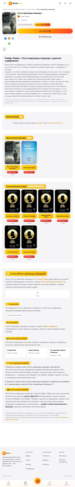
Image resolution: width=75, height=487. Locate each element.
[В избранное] (17, 160)
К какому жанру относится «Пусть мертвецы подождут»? (30, 384)
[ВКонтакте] (5, 38)
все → (29, 137)
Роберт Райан (30, 9)
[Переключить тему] (60, 3)
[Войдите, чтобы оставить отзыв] (4, 49)
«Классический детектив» (51, 282)
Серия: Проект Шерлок (42, 24)
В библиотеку (46, 37)
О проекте (46, 456)
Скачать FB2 (46, 31)
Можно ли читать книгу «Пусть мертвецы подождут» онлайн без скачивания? (38, 382)
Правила (45, 460)
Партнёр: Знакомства (63, 461)
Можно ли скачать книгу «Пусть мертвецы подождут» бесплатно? (33, 367)
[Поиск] (65, 3)
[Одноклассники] (9, 38)
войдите (40, 123)
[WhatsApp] (9, 44)
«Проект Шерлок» (50, 326)
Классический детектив (17, 9)
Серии (28, 460)
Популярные (30, 468)
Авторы (49, 484)
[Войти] (70, 3)
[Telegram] (12, 38)
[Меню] (4, 3)
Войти (66, 484)
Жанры (25, 484)
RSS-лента (62, 456)
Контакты (45, 464)
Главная (5, 9)
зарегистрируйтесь (55, 123)
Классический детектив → (36, 186)
